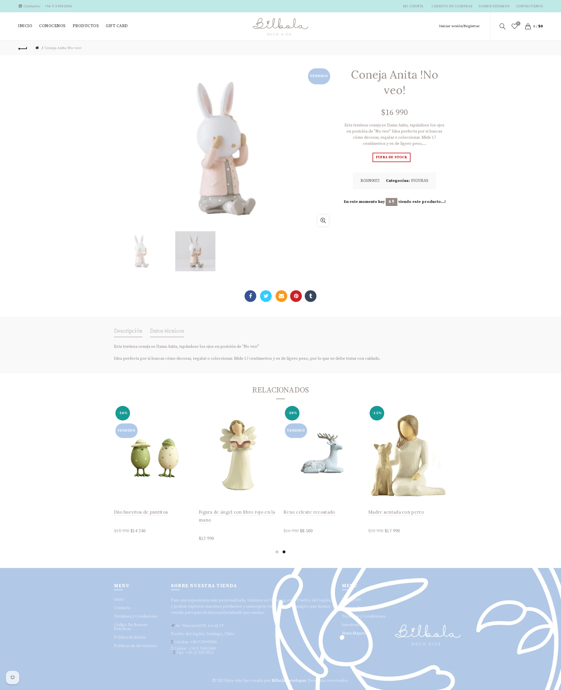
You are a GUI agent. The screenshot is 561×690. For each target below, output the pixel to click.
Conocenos (52, 26)
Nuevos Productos (359, 608)
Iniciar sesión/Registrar (459, 26)
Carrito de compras (452, 6)
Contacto (122, 608)
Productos (86, 26)
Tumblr (310, 296)
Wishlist (518, 23)
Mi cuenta (413, 6)
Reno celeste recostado (309, 512)
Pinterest (296, 296)
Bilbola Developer (289, 680)
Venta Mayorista (356, 633)
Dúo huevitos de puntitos (141, 512)
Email (281, 296)
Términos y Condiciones (136, 616)
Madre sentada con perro (396, 512)
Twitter (266, 296)
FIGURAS (419, 180)
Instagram (351, 599)
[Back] (22, 48)
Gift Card (117, 26)
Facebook (250, 296)
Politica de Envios (130, 637)
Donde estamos (494, 6)
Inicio (25, 26)
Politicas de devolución (135, 646)
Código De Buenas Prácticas (131, 627)
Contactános (529, 6)
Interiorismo (353, 625)
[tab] (128, 332)
